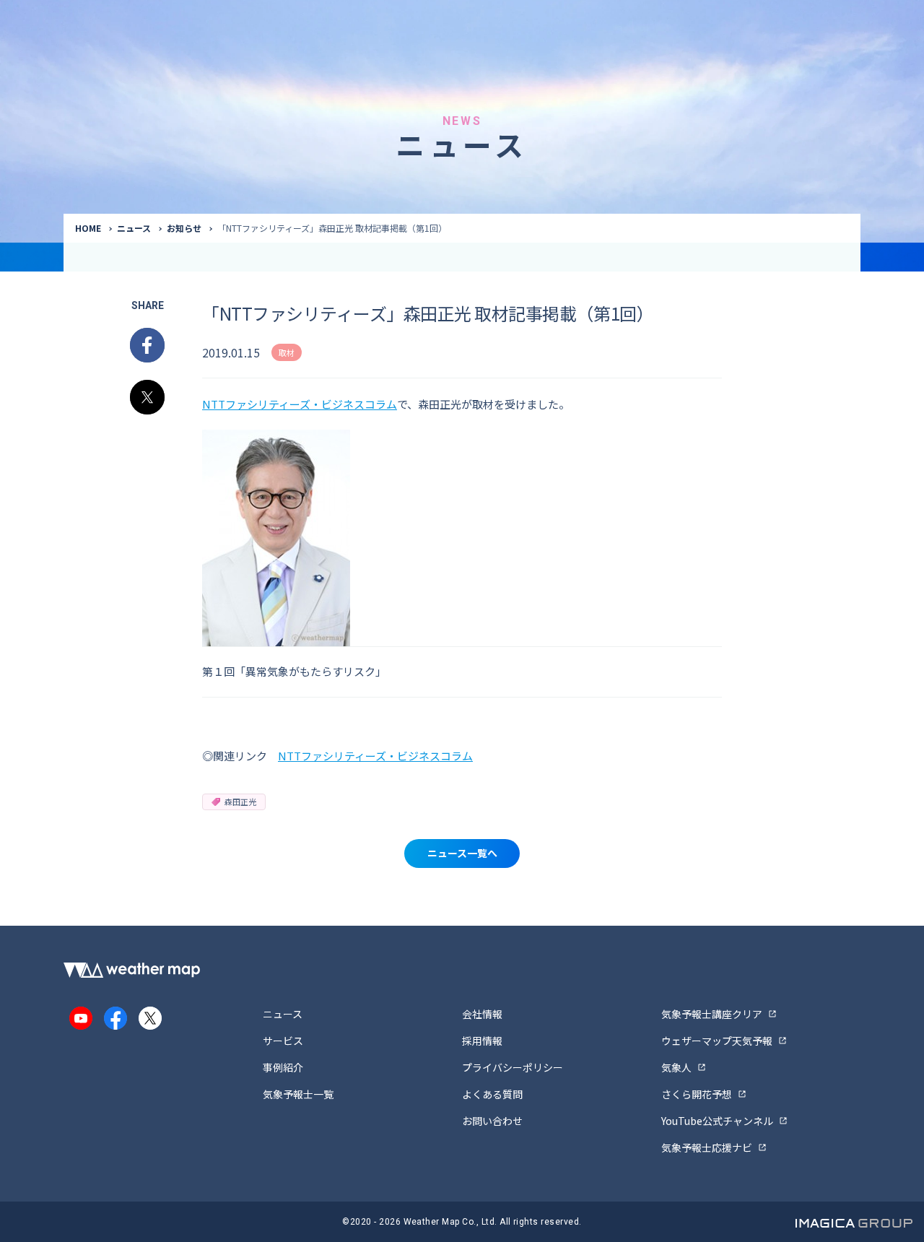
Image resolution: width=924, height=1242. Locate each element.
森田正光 (240, 801)
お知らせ (184, 228)
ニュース (134, 228)
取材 (287, 352)
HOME (88, 228)
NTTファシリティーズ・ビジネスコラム (299, 404)
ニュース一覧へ (462, 853)
